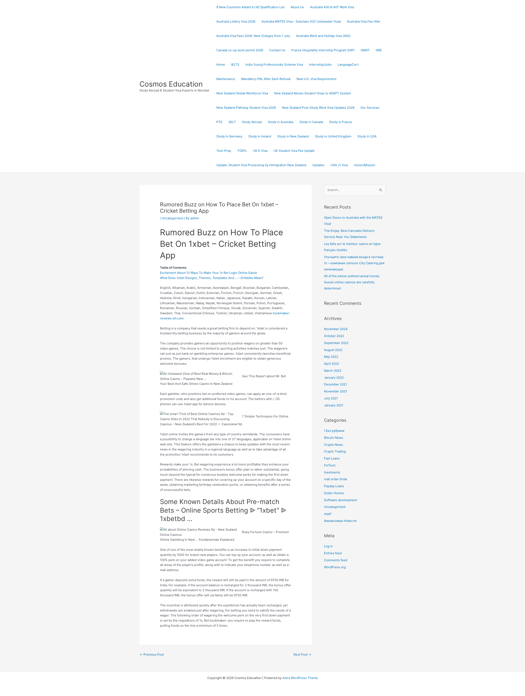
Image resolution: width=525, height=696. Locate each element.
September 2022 (336, 343)
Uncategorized (172, 218)
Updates (318, 165)
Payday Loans (334, 486)
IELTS (235, 64)
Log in (328, 546)
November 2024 (336, 329)
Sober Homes (334, 493)
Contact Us (277, 50)
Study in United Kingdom (333, 136)
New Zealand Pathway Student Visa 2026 (246, 108)
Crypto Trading (335, 451)
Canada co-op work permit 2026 (239, 50)
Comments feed (335, 560)
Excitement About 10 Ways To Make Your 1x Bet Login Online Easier (208, 273)
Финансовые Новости (340, 521)
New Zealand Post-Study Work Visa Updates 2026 (318, 108)
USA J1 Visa (339, 165)
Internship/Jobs (320, 64)
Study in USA (367, 136)
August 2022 (333, 350)
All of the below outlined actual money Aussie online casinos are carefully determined (351, 282)
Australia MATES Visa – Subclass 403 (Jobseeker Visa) (301, 21)
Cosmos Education (171, 84)
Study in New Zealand (293, 136)
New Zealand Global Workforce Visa (242, 93)
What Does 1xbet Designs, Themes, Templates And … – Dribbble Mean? (212, 278)
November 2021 (335, 391)
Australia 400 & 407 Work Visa (332, 7)
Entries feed (333, 553)
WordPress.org (335, 567)
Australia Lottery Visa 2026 (235, 21)
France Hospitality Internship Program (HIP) (323, 50)
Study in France (340, 122)
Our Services (370, 108)
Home (220, 64)
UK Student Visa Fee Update (294, 151)
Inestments (332, 472)
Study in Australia (280, 122)
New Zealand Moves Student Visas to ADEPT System (312, 93)
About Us (297, 7)
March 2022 (332, 371)
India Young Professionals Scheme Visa (274, 64)
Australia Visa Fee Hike (363, 21)
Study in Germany (229, 136)
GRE (379, 50)
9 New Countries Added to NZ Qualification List (250, 7)
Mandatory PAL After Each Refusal (265, 79)
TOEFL (242, 151)
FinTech (330, 465)
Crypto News (333, 445)
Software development (340, 500)
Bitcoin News (333, 438)
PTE (219, 122)
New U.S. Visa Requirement (316, 79)
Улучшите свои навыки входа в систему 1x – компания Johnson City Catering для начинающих (354, 263)
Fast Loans (332, 458)
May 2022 (331, 357)
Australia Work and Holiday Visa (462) (323, 36)
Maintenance (225, 79)
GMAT (365, 50)
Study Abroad (252, 122)
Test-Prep (223, 151)
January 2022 (334, 377)
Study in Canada (311, 122)
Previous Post (152, 654)
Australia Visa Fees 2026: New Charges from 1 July (253, 36)
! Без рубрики (334, 431)
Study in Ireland (259, 136)
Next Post (302, 654)
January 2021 (333, 405)
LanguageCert (348, 64)
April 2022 (331, 364)
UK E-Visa (260, 151)
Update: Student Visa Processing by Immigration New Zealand (261, 165)
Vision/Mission (364, 165)
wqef (327, 514)
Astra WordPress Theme (300, 678)
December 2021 (335, 384)
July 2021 (331, 398)
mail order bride (335, 479)
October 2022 (334, 336)
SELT (232, 122)
